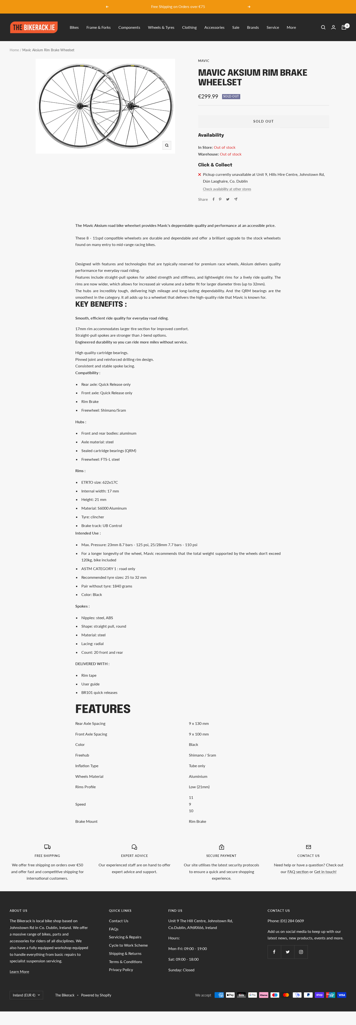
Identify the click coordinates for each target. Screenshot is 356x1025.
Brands (253, 27)
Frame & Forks (98, 27)
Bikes (74, 27)
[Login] (333, 27)
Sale (235, 27)
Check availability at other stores (227, 189)
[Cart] (343, 27)
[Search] (323, 27)
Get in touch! (325, 871)
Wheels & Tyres (161, 27)
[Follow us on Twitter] (287, 951)
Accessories (214, 27)
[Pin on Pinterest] (220, 199)
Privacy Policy (121, 969)
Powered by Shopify (96, 995)
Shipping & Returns (125, 953)
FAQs (113, 929)
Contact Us (118, 920)
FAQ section (298, 871)
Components (129, 27)
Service (273, 27)
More (291, 27)
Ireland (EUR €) (24, 995)
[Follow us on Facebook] (274, 951)
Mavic (203, 61)
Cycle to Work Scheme (128, 945)
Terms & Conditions (125, 961)
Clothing (189, 27)
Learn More (19, 971)
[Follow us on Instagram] (301, 951)
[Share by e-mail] (235, 199)
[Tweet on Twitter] (228, 199)
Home (14, 50)
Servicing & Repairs (125, 937)
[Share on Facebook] (214, 199)
